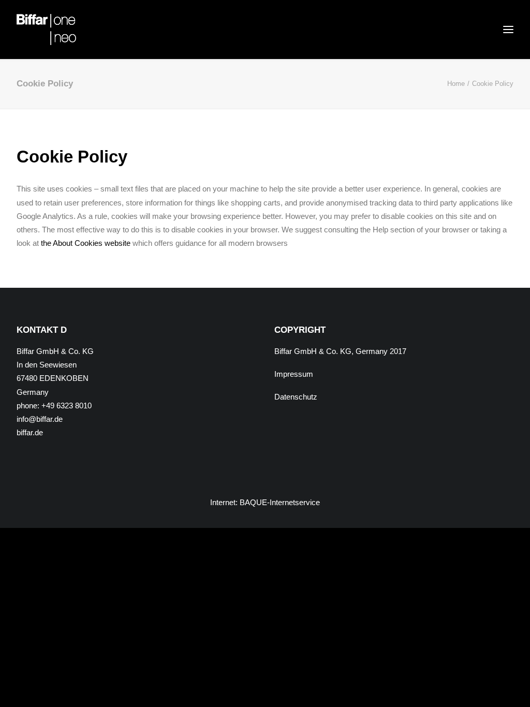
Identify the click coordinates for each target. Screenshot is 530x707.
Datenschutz (295, 396)
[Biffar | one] (46, 29)
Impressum (293, 374)
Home (456, 83)
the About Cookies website (85, 243)
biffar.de (30, 432)
